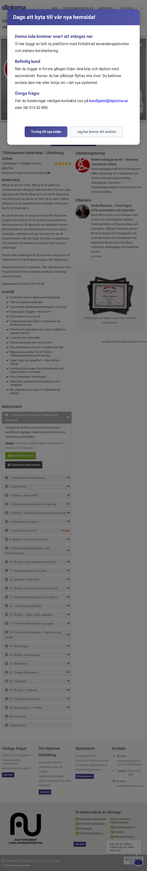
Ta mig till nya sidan (46, 132)
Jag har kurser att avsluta (96, 132)
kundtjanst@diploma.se (108, 100)
